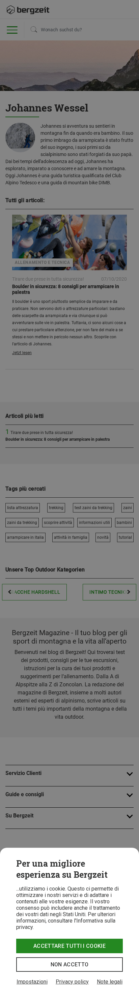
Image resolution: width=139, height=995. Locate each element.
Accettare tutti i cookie (69, 946)
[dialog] (69, 921)
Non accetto (70, 964)
